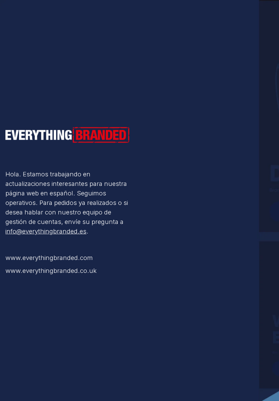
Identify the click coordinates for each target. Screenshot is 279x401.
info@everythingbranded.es (45, 231)
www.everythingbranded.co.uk (51, 270)
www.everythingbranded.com (49, 257)
